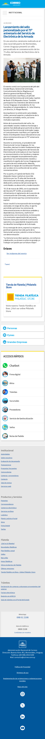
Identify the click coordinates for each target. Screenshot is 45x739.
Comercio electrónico (9, 508)
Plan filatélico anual (8, 551)
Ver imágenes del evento (17, 253)
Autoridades (5, 454)
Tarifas (3, 529)
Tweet (7, 264)
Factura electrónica (8, 593)
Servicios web (6, 486)
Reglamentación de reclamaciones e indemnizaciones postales (22, 679)
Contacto (4, 479)
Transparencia (6, 465)
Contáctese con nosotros (22, 633)
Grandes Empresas (17, 342)
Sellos (3, 554)
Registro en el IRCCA (8, 596)
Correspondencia (7, 504)
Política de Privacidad (22, 667)
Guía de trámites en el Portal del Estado (15, 600)
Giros (3, 522)
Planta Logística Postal (9, 518)
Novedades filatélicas (9, 547)
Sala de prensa (6, 483)
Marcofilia (4, 558)
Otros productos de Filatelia (11, 565)
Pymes (10, 335)
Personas (12, 328)
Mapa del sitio (22, 687)
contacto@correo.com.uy (24, 657)
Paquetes (4, 501)
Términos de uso (22, 673)
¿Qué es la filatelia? (8, 543)
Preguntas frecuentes (9, 468)
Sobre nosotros (6, 458)
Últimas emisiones (7, 568)
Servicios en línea (7, 511)
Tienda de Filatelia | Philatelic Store (21, 286)
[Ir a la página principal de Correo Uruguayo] (10, 3)
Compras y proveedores (10, 476)
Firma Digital (5, 526)
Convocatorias (6, 472)
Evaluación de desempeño (10, 461)
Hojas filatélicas (6, 561)
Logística (4, 515)
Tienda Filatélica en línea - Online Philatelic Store (18, 572)
